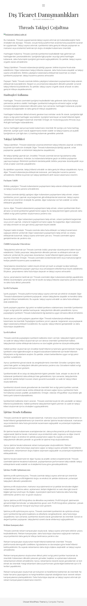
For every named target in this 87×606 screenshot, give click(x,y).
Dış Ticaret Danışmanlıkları (43, 14)
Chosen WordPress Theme (34, 602)
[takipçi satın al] (15, 34)
